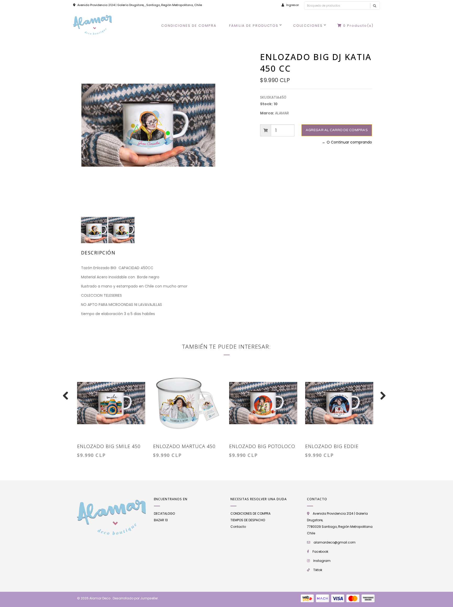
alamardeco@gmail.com (334, 542)
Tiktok (317, 570)
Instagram (322, 560)
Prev (88, 126)
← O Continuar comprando (347, 142)
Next (209, 126)
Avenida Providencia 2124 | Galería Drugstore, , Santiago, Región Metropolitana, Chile (139, 5)
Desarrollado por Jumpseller (135, 598)
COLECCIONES (308, 25)
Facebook (320, 551)
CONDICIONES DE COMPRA (189, 25)
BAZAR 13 (161, 520)
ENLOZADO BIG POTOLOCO (262, 446)
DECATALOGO (164, 513)
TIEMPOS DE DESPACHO (247, 520)
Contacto (238, 526)
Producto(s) (358, 25)
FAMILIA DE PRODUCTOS (254, 25)
